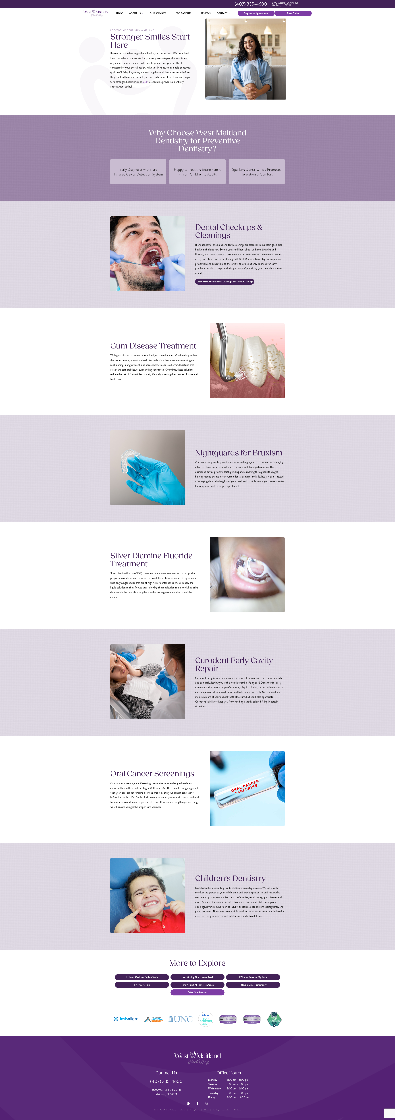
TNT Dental (237, 1110)
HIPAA (206, 1110)
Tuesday (212, 1084)
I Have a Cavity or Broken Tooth (142, 977)
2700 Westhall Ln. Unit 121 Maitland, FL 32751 (285, 4)
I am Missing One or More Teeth (197, 977)
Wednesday (214, 1089)
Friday (211, 1097)
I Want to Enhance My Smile (253, 977)
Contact (222, 13)
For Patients (184, 13)
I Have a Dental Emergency (253, 985)
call (145, 82)
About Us (135, 13)
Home (119, 13)
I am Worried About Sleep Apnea (197, 985)
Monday (212, 1080)
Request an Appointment (256, 13)
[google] (188, 1104)
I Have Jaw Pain (142, 985)
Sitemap (182, 1110)
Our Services (158, 13)
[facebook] (197, 1104)
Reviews (206, 13)
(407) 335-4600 (251, 4)
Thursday (213, 1093)
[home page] (96, 13)
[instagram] (207, 1104)
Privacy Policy (194, 1110)
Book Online (293, 13)
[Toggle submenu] (142, 13)
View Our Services (197, 992)
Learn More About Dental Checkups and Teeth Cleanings (225, 281)
